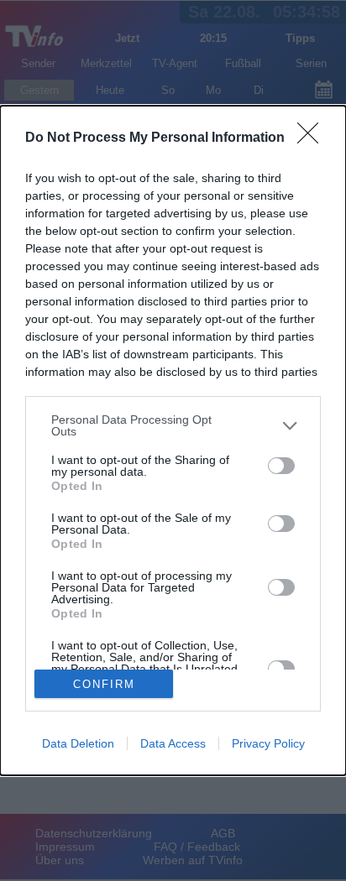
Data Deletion (78, 743)
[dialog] (173, 440)
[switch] (281, 465)
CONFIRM (104, 684)
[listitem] (173, 425)
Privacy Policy (268, 743)
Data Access (173, 743)
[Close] (313, 138)
